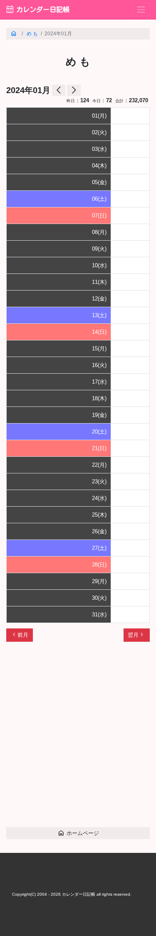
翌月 (136, 635)
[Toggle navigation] (141, 10)
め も (32, 33)
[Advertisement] (78, 738)
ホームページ (78, 832)
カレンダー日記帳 (37, 9)
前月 (19, 635)
